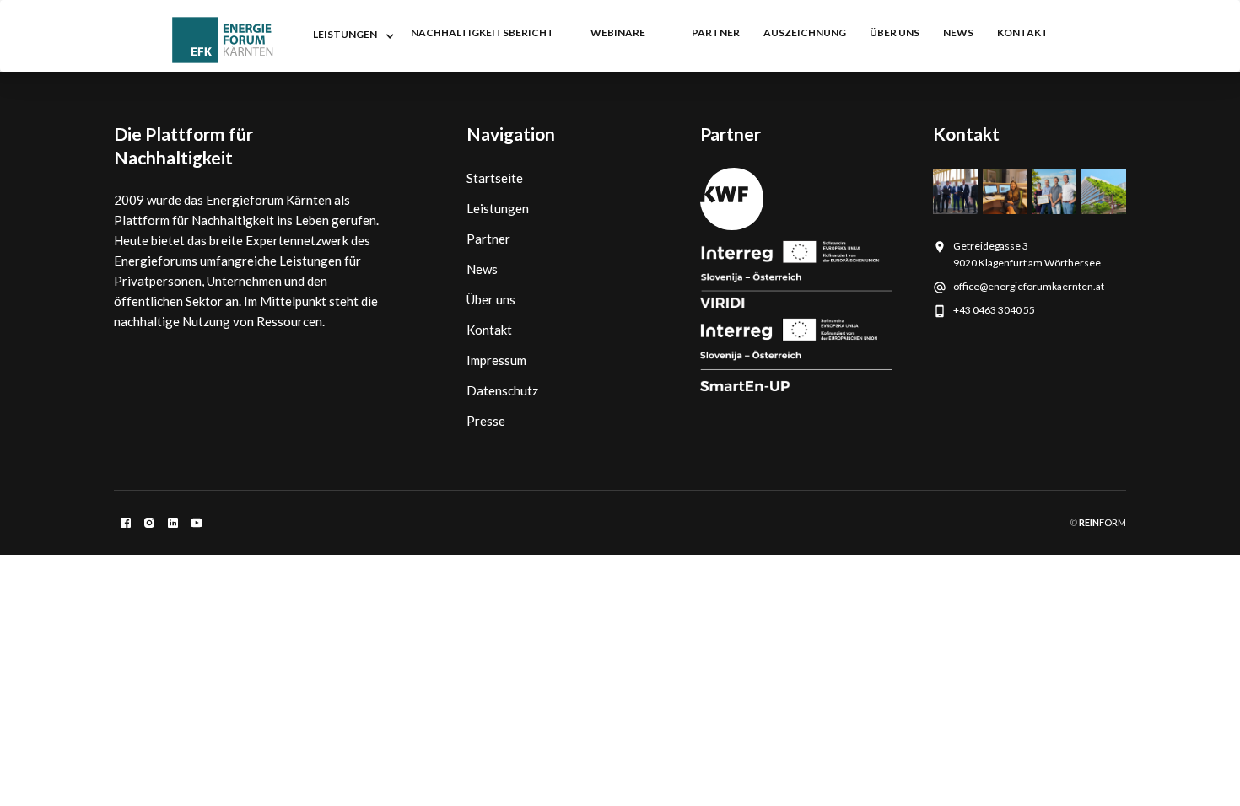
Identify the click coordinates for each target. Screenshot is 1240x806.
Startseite (494, 177)
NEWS (958, 32)
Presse (485, 420)
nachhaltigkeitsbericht (482, 32)
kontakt (1023, 32)
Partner (488, 238)
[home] (222, 40)
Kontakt (489, 329)
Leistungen (497, 208)
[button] (350, 36)
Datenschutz (502, 390)
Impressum (496, 360)
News (482, 269)
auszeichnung (804, 32)
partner (716, 32)
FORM (1101, 522)
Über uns (894, 32)
